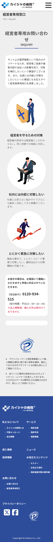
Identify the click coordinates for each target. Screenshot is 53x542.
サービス (31, 422)
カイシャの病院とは (15, 427)
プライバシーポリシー (14, 503)
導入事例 (7, 449)
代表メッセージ (13, 432)
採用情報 (7, 457)
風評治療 (34, 427)
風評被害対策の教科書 (40, 472)
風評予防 (34, 432)
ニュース (31, 449)
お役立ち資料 (36, 467)
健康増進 (34, 436)
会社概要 (10, 436)
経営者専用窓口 (13, 488)
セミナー (34, 463)
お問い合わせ (12, 483)
